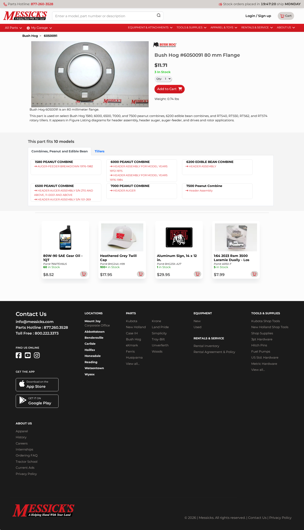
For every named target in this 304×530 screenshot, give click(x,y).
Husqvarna (134, 357)
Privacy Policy (26, 474)
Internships (24, 449)
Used (197, 327)
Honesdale (93, 356)
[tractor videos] (28, 355)
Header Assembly (200, 190)
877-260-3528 (42, 4)
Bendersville (94, 338)
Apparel (22, 431)
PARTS (131, 313)
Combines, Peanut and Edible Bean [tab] (59, 151)
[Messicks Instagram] (37, 355)
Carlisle (90, 344)
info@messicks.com (35, 321)
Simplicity (159, 333)
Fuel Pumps (260, 351)
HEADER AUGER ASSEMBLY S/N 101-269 (64, 199)
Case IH (132, 333)
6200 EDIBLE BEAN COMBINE (209, 162)
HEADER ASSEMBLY (202, 166)
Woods (157, 351)
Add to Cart (167, 89)
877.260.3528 (56, 327)
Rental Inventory (206, 346)
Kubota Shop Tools (265, 321)
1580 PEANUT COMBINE (54, 162)
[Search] (158, 15)
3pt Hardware (261, 339)
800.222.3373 (47, 333)
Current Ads (25, 468)
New (197, 321)
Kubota (131, 321)
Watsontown (94, 368)
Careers (22, 443)
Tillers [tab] (99, 151)
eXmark (132, 345)
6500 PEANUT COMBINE (54, 186)
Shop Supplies (262, 333)
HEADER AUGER (124, 190)
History (21, 437)
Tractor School (26, 462)
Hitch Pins (259, 345)
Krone (156, 321)
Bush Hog (30, 36)
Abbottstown (95, 332)
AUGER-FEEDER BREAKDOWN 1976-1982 (65, 166)
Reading (91, 362)
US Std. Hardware (264, 357)
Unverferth (160, 345)
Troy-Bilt (158, 339)
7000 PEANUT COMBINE (130, 186)
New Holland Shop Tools (269, 327)
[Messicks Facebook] (19, 355)
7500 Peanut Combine (204, 186)
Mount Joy (93, 321)
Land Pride (160, 327)
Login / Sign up (258, 16)
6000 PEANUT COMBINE (130, 162)
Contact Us (257, 518)
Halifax (90, 350)
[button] (286, 16)
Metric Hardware (264, 364)
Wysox (90, 374)
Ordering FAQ (27, 455)
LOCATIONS (94, 313)
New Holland (136, 327)
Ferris (130, 351)
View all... (133, 364)
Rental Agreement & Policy (214, 352)
